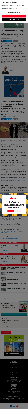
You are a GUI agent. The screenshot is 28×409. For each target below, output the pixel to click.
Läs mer (15, 8)
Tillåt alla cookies (14, 16)
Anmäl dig (10, 211)
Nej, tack (18, 211)
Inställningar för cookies (14, 12)
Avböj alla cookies (14, 19)
